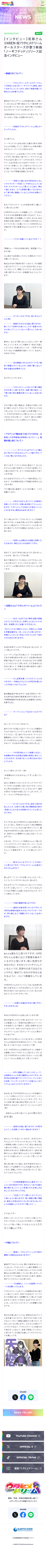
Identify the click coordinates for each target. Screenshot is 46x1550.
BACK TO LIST (23, 1412)
